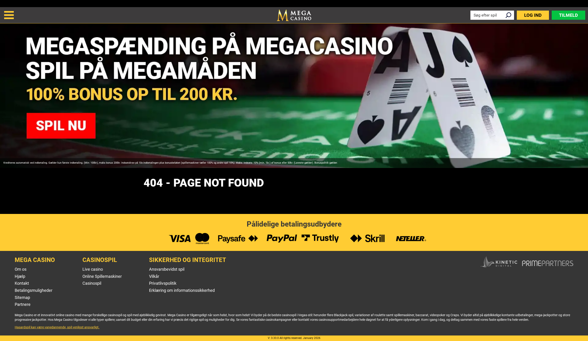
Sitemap (22, 297)
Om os (20, 269)
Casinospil (91, 283)
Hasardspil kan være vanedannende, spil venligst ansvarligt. (57, 327)
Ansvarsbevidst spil (166, 269)
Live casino (92, 269)
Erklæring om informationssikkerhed (182, 290)
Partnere (23, 304)
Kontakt (22, 283)
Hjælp (20, 276)
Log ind (533, 15)
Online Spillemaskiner (102, 276)
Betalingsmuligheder (33, 290)
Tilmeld (568, 15)
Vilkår (154, 276)
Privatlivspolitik (162, 283)
